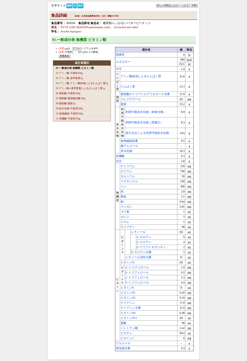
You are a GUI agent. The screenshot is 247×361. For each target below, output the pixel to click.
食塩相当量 (123, 348)
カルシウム (128, 176)
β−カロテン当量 (141, 252)
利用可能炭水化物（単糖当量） (145, 111)
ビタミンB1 (128, 292)
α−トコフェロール (137, 267)
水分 (119, 68)
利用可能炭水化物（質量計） (144, 122)
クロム (125, 221)
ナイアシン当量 (131, 307)
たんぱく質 (128, 86)
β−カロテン (144, 242)
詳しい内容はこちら (167, 5)
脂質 (123, 104)
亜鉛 (123, 196)
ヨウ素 (125, 211)
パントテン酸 (129, 328)
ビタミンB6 (128, 312)
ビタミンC (127, 338)
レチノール (138, 231)
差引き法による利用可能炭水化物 (147, 132)
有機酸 (120, 156)
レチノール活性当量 (138, 257)
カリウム (126, 171)
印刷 (194, 5)
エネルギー (123, 61)
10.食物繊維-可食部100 (69, 113)
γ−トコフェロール (137, 277)
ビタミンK (127, 287)
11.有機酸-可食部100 (68, 118)
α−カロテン (144, 236)
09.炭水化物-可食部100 (69, 108)
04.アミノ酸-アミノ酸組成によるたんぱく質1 (82, 83)
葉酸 (123, 323)
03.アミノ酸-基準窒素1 (69, 78)
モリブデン (128, 226)
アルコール (123, 343)
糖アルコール (129, 145)
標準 (69, 5)
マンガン (126, 206)
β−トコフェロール (137, 272)
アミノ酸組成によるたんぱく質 (141, 76)
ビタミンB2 (128, 297)
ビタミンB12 (129, 317)
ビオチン (126, 333)
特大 (80, 5)
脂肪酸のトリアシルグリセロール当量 (145, 94)
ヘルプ (184, 5)
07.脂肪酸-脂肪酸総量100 (70, 98)
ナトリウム (128, 166)
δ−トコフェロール (137, 282)
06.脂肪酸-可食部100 (68, 93)
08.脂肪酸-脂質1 (65, 103)
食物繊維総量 (129, 140)
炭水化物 (126, 150)
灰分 (119, 161)
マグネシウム (129, 181)
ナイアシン (128, 302)
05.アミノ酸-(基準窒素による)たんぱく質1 (80, 88)
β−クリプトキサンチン (151, 247)
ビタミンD (127, 262)
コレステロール (131, 99)
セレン (125, 216)
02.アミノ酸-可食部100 (69, 73)
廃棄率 (120, 54)
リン (123, 186)
